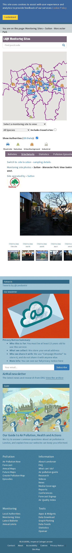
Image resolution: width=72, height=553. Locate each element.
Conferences (46, 492)
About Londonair (47, 461)
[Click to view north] (28, 255)
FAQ (41, 465)
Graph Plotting (46, 520)
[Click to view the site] (14, 255)
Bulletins (12, 154)
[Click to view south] (42, 255)
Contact (11, 545)
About (20, 545)
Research (44, 475)
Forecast (7, 465)
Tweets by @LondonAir (15, 285)
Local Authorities (11, 513)
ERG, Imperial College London (39, 541)
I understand (10, 17)
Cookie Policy (59, 7)
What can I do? (46, 468)
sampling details (42, 162)
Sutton (31, 176)
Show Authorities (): (19, 138)
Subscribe (61, 367)
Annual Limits (9, 524)
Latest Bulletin (10, 520)
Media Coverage (47, 485)
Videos (42, 479)
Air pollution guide (48, 472)
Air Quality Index (47, 499)
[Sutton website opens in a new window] (14, 182)
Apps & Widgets (47, 513)
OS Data (28, 138)
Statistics (44, 154)
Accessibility (31, 545)
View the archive (54, 377)
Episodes (8, 479)
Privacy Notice (56, 545)
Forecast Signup (47, 496)
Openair (43, 531)
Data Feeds (45, 524)
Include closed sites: (42, 130)
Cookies (43, 545)
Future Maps (9, 472)
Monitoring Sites (11, 517)
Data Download (47, 517)
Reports (43, 489)
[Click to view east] (56, 255)
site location (24, 162)
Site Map (36, 549)
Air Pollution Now (11, 461)
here (60, 360)
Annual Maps (9, 468)
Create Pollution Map (14, 475)
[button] (41, 67)
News (42, 482)
